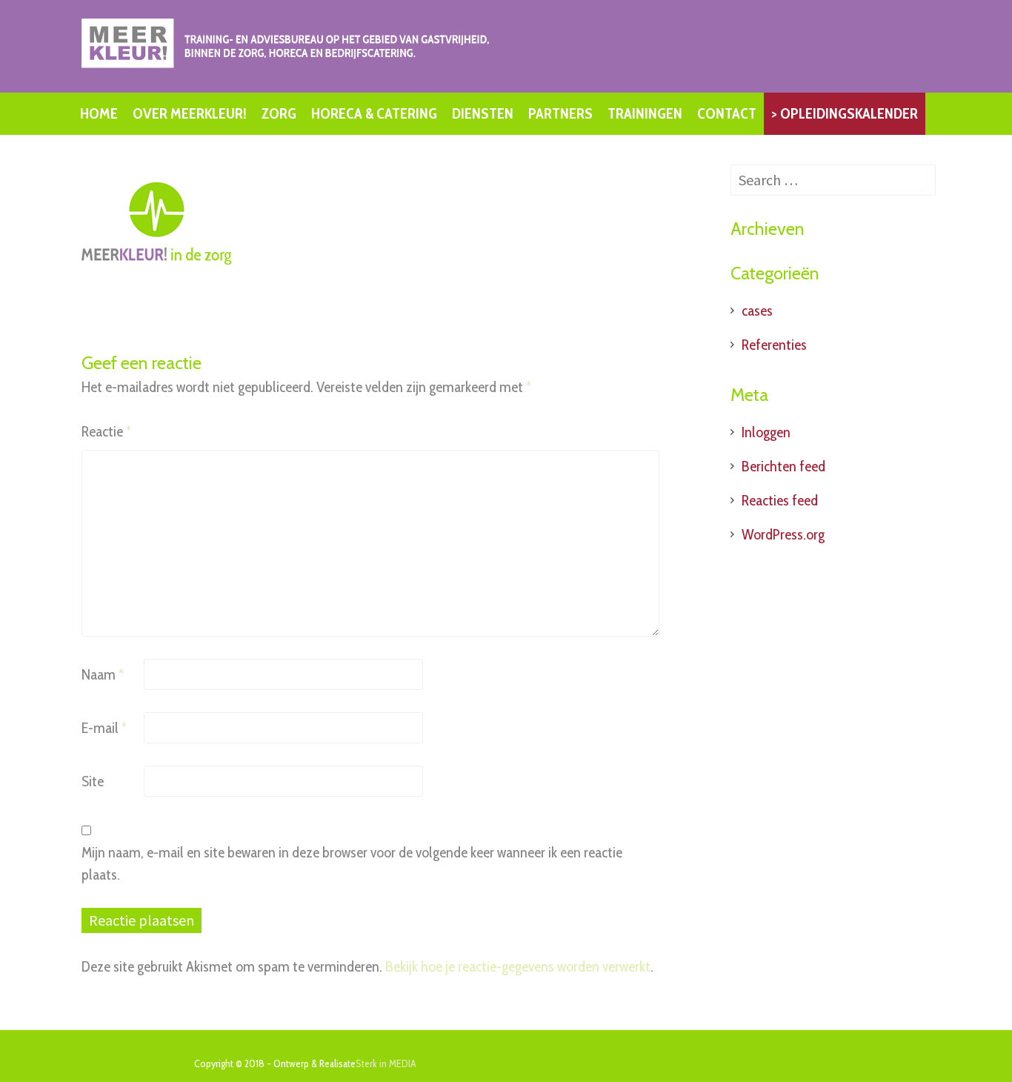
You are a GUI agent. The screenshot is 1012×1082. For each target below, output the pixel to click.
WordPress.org (783, 534)
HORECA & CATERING (374, 113)
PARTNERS (560, 113)
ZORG (279, 113)
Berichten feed (783, 466)
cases (757, 310)
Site (92, 781)
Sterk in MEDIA (386, 1063)
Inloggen (766, 432)
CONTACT (726, 113)
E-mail (104, 728)
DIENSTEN (482, 113)
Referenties (774, 345)
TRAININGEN (644, 113)
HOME (99, 113)
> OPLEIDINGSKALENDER (844, 113)
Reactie (106, 431)
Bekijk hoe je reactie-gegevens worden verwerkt (517, 966)
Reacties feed (780, 500)
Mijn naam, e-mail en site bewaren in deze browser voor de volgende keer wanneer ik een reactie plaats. (351, 863)
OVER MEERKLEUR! (190, 113)
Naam (102, 674)
